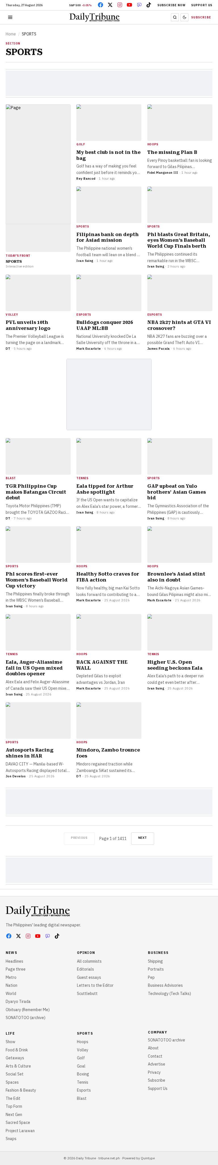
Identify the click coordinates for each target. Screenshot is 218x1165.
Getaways (15, 1057)
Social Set (15, 1074)
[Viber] (139, 5)
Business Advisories (165, 985)
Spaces (12, 1082)
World (11, 993)
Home (11, 34)
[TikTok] (149, 5)
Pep (151, 977)
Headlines (14, 961)
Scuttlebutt (87, 993)
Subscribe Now (172, 5)
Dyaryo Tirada (18, 1001)
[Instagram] (120, 5)
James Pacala (158, 349)
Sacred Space (18, 1122)
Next (142, 838)
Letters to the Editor (95, 985)
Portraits (156, 969)
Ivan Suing (84, 261)
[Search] (175, 17)
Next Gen (14, 1114)
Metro (11, 977)
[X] (110, 5)
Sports (85, 1033)
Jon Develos (16, 776)
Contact (155, 1056)
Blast (82, 1098)
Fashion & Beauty (21, 1090)
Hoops (82, 1041)
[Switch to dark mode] (184, 17)
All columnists (89, 961)
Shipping (155, 961)
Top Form (14, 1106)
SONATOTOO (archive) (25, 1017)
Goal (81, 1066)
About (153, 1048)
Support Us (201, 5)
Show (10, 1041)
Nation (11, 985)
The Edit (13, 1098)
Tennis (82, 1082)
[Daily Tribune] (38, 911)
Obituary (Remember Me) (28, 1009)
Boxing (83, 1074)
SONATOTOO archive (166, 1040)
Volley (82, 1049)
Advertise (156, 1064)
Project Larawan (20, 1130)
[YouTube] (129, 5)
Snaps (11, 1138)
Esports (84, 1090)
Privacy (154, 1072)
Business (158, 952)
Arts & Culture (18, 1066)
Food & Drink (17, 1049)
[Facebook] (100, 5)
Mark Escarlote (88, 349)
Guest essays (89, 977)
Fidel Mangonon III (162, 173)
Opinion (86, 952)
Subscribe (201, 17)
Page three (16, 969)
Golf (81, 1057)
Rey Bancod (85, 179)
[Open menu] (10, 17)
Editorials (85, 969)
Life (10, 1033)
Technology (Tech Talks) (169, 993)
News (11, 952)
